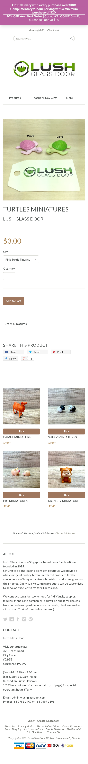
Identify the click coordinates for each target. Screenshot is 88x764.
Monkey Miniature (63, 501)
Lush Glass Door (23, 219)
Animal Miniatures (44, 533)
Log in (30, 720)
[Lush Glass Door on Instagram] (24, 619)
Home (16, 533)
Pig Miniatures (15, 501)
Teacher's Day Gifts (44, 97)
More (69, 97)
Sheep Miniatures (62, 437)
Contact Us (53, 732)
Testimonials (74, 729)
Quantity (9, 268)
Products (15, 97)
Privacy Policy (26, 726)
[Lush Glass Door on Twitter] (5, 619)
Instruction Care (33, 729)
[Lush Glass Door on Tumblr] (18, 619)
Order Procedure (72, 726)
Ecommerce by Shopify (67, 738)
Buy (21, 431)
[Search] (71, 38)
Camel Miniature (17, 437)
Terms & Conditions (48, 726)
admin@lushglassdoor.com (28, 697)
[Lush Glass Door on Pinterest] (30, 619)
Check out (53, 30)
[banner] (44, 68)
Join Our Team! (35, 732)
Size (5, 252)
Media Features (55, 729)
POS (48, 738)
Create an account (48, 720)
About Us (9, 726)
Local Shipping (13, 729)
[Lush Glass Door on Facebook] (11, 619)
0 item (37, 30)
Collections (27, 533)
